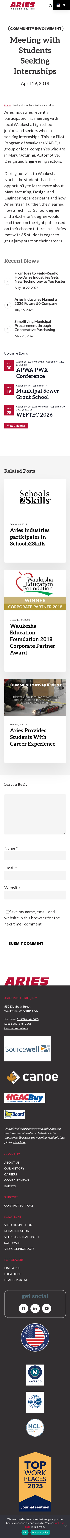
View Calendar (16, 425)
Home (7, 105)
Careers (10, 1174)
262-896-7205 (22, 1023)
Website (12, 887)
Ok (25, 1532)
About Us (11, 1162)
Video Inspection (18, 1225)
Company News (16, 1180)
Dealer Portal (15, 1280)
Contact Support (19, 1205)
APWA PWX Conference (32, 373)
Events (10, 1186)
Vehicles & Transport (21, 1236)
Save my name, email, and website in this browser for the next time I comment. (32, 917)
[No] (65, 1526)
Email (10, 867)
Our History (14, 1168)
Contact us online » (16, 1028)
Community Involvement (36, 28)
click (19, 1142)
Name (11, 848)
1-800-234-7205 (28, 1019)
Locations (12, 1274)
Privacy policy (40, 1532)
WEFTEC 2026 (34, 415)
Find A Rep (12, 1268)
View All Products (19, 1248)
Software (12, 1242)
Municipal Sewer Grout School (37, 394)
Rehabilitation (16, 1230)
